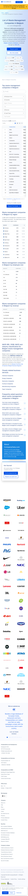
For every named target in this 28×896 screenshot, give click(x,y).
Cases (2, 811)
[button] (14, 49)
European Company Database (8, 832)
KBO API (17, 44)
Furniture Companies (7, 383)
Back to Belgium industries (9, 79)
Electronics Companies (8, 381)
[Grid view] (17, 123)
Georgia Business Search (7, 854)
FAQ (2, 805)
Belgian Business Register (14, 365)
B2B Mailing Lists (5, 837)
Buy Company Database (6, 826)
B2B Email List (4, 830)
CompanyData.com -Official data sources (13, 198)
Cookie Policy (4, 820)
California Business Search (7, 847)
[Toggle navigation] (25, 2)
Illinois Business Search (6, 856)
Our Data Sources (5, 813)
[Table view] (15, 123)
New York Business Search (7, 858)
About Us (3, 802)
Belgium (6, 12)
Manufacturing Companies (9, 386)
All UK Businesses (5, 835)
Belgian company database (11, 43)
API (15, 456)
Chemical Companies (7, 375)
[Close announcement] (26, 7)
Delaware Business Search (7, 850)
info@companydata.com (6, 751)
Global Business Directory (7, 828)
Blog (2, 807)
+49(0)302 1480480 (5, 764)
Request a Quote (5, 841)
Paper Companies (6, 389)
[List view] (20, 123)
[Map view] (22, 123)
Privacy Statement (5, 817)
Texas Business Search (6, 852)
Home (2, 12)
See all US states (5, 860)
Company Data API (5, 839)
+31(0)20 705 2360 (5, 753)
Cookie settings (21, 879)
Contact (3, 809)
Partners (3, 815)
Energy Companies (7, 378)
